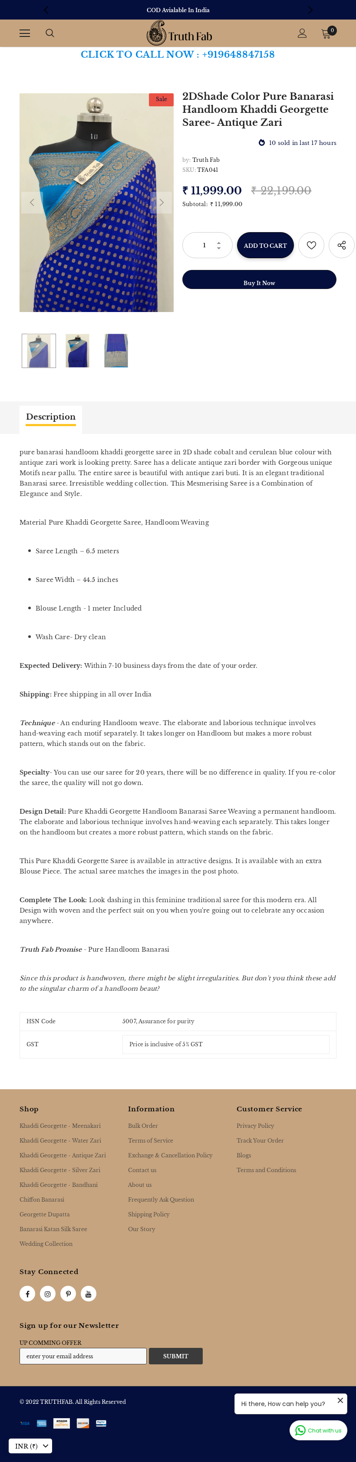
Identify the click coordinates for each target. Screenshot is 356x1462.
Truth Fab (206, 160)
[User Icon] (302, 33)
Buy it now (259, 283)
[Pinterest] (68, 1293)
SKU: (189, 170)
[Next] (161, 203)
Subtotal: (195, 204)
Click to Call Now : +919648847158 (178, 54)
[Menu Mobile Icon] (25, 33)
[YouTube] (88, 1293)
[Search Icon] (50, 33)
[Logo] (179, 33)
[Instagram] (48, 1293)
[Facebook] (27, 1293)
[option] (178, 10)
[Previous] (32, 203)
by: (186, 160)
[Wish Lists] (311, 245)
